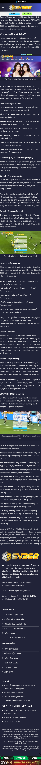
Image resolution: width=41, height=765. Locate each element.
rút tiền (26, 142)
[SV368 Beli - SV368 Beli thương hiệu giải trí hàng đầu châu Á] (20, 7)
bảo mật (19, 26)
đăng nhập (7, 281)
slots (2, 117)
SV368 (9, 17)
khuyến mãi (36, 23)
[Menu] (3, 7)
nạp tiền (12, 368)
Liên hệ (3, 503)
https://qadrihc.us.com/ (21, 701)
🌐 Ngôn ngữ (21, 1)
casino (20, 95)
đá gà (34, 95)
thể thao (23, 98)
